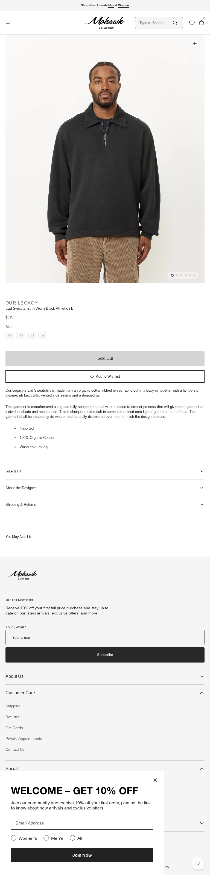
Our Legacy (21, 303)
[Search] (175, 22)
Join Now (82, 855)
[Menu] (8, 23)
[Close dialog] (155, 780)
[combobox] (155, 23)
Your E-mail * (15, 627)
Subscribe (105, 655)
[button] (202, 23)
